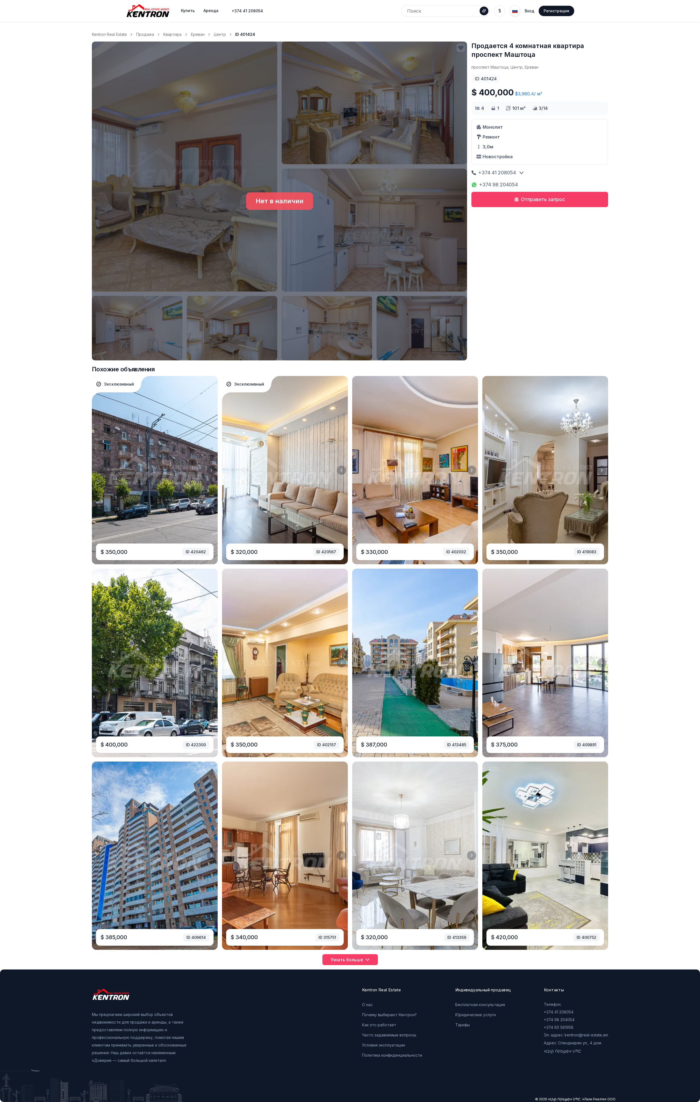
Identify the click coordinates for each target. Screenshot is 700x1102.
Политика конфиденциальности (392, 1055)
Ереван (198, 34)
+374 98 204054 (498, 184)
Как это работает (379, 1024)
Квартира (172, 34)
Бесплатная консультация (480, 1004)
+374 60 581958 (558, 1027)
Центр (220, 34)
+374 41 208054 (247, 10)
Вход (529, 10)
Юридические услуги (475, 1014)
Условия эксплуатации (383, 1045)
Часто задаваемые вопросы (389, 1035)
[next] (211, 470)
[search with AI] (484, 11)
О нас (367, 1004)
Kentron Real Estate (109, 34)
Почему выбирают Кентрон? (389, 1014)
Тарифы (462, 1024)
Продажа (145, 34)
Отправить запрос (543, 199)
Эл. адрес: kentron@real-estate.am (576, 1035)
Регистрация (556, 10)
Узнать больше (347, 959)
